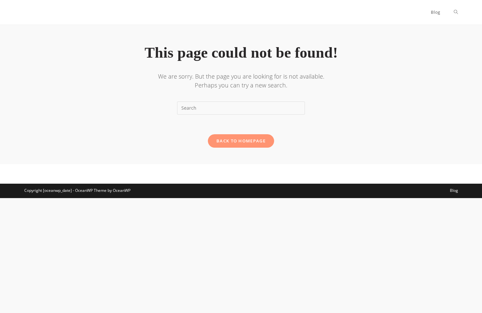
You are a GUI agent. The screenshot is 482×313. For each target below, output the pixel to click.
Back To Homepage (241, 141)
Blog (454, 190)
